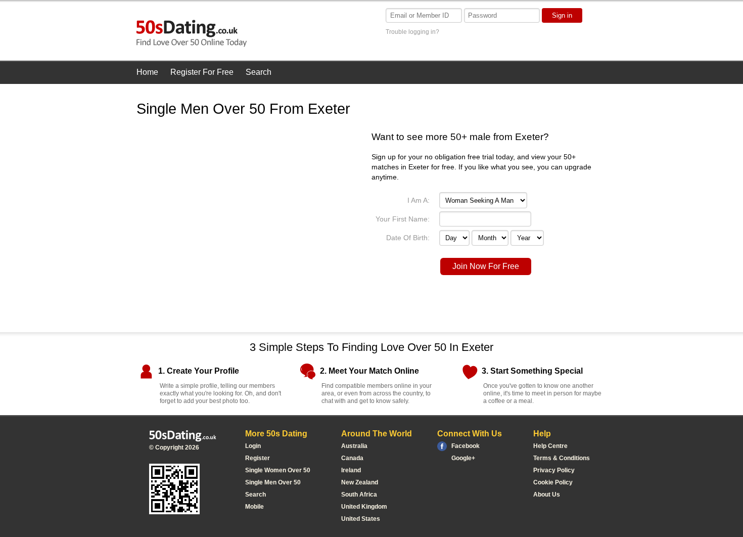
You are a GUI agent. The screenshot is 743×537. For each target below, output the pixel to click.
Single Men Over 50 (273, 482)
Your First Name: (403, 218)
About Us (546, 494)
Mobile (254, 506)
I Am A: (418, 200)
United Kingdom (364, 506)
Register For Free (202, 72)
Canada (352, 458)
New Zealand (359, 482)
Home (147, 72)
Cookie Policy (553, 482)
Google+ (463, 458)
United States (360, 518)
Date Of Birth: (408, 237)
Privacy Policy (554, 470)
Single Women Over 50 (277, 470)
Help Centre (550, 446)
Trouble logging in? (412, 31)
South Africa (359, 494)
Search (258, 72)
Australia (354, 446)
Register (257, 458)
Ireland (351, 470)
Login (253, 446)
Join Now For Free (485, 266)
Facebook (465, 446)
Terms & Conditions (561, 458)
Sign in (562, 15)
